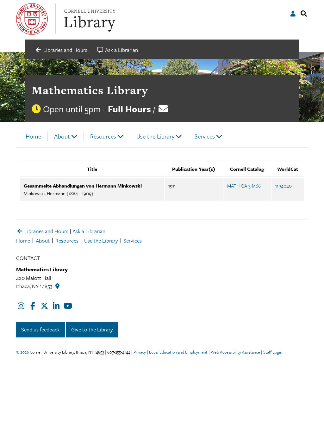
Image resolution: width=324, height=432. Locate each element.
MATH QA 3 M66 (244, 185)
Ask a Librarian (88, 231)
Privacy (140, 352)
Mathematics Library (90, 90)
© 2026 (22, 352)
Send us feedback (40, 329)
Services (205, 136)
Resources (103, 136)
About (62, 136)
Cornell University (32, 19)
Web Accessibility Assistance (235, 352)
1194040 (283, 185)
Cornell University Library (89, 19)
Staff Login (272, 352)
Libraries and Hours (45, 231)
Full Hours (129, 108)
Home (33, 136)
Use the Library (155, 136)
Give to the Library (92, 329)
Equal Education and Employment (178, 352)
